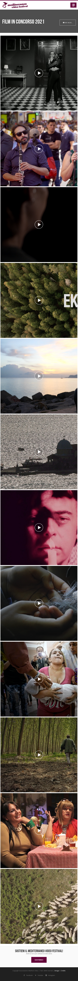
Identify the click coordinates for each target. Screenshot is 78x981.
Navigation (73, 5)
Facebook (29, 975)
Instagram (51, 975)
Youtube (40, 975)
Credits (63, 971)
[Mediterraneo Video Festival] (15, 5)
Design (56, 971)
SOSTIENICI (39, 960)
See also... (68, 23)
